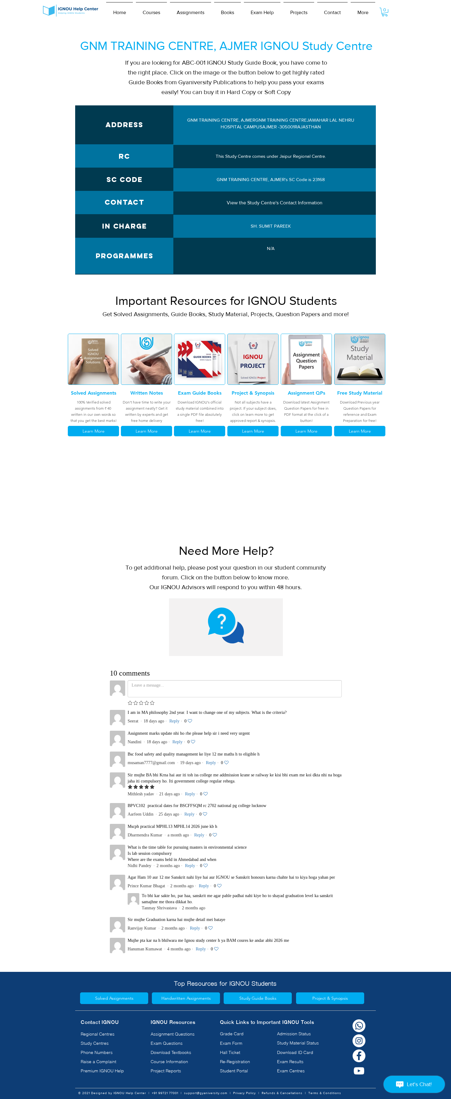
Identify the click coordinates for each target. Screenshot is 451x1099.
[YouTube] (359, 1070)
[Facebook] (359, 1055)
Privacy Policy (244, 1093)
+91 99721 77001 (165, 1093)
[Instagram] (359, 1040)
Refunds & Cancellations (282, 1093)
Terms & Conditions (324, 1093)
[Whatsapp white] (359, 1025)
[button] (151, 9)
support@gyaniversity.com (205, 1093)
